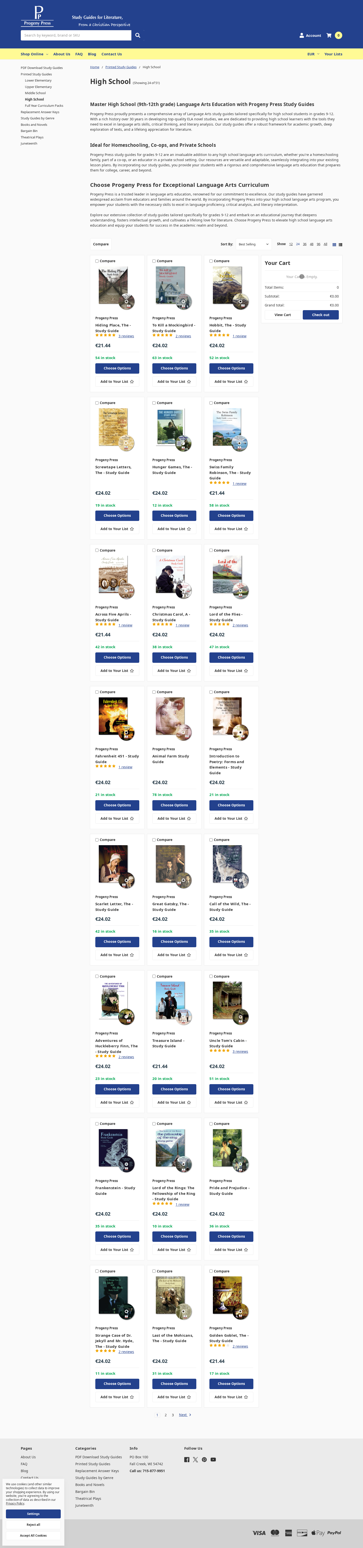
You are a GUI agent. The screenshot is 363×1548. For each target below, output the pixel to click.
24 (298, 244)
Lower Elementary (38, 80)
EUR (311, 53)
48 (311, 244)
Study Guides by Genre (37, 118)
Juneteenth (29, 143)
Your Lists (333, 53)
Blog (92, 53)
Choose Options (117, 368)
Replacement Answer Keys (40, 112)
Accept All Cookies (33, 1535)
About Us (61, 53)
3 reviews (126, 336)
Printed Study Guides (36, 74)
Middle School (35, 93)
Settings (33, 1514)
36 (304, 244)
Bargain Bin (29, 131)
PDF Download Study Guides (42, 67)
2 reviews (183, 336)
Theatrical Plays (32, 137)
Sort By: (227, 244)
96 (318, 244)
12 (291, 244)
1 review (239, 336)
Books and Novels (34, 124)
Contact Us (111, 53)
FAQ (79, 53)
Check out (320, 314)
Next (183, 1415)
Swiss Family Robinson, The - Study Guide (230, 472)
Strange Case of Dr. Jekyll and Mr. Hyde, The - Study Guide (114, 1341)
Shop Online (32, 53)
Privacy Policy (15, 1503)
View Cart (283, 314)
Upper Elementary (38, 87)
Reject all (33, 1525)
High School (34, 99)
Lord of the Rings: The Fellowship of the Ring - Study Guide (174, 1193)
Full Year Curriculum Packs (44, 105)
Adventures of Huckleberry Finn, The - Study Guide (116, 1046)
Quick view (117, 289)
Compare (101, 244)
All (325, 244)
